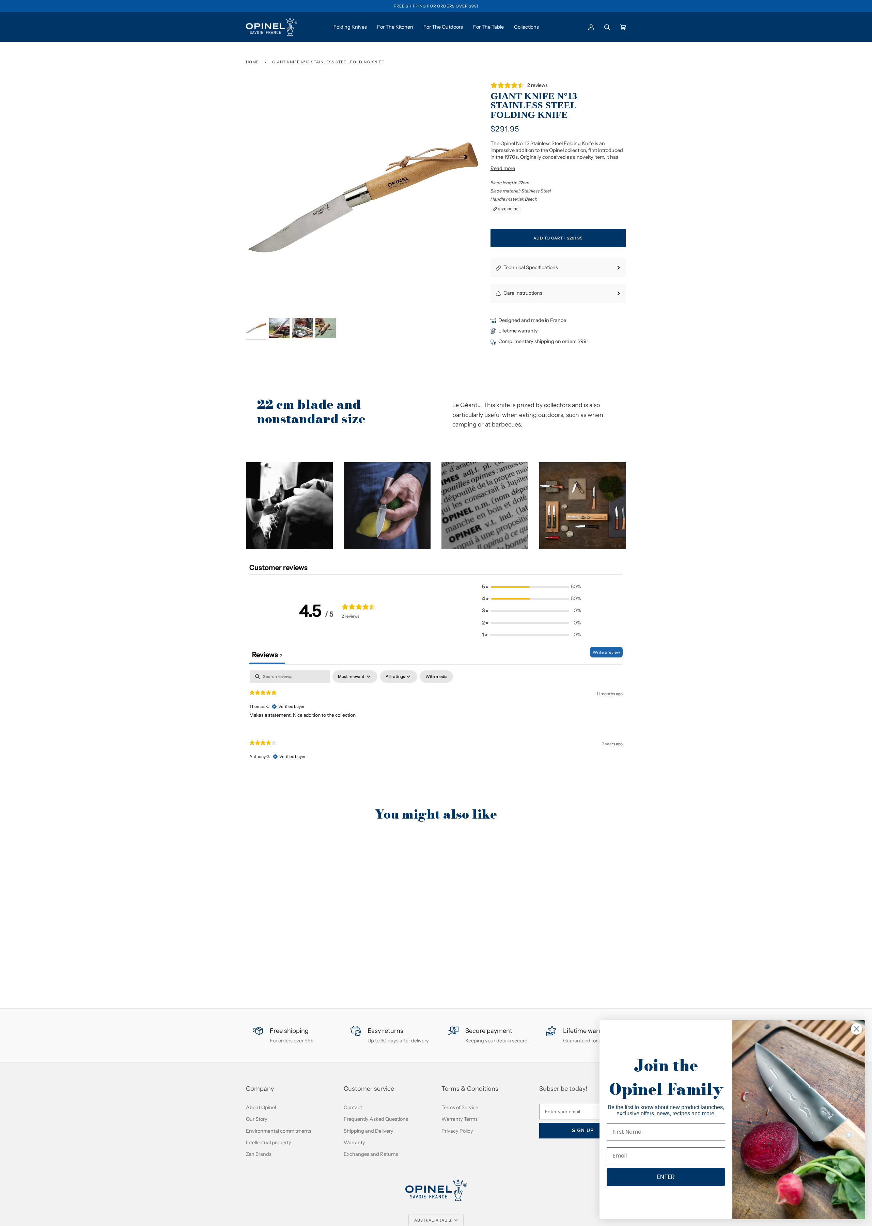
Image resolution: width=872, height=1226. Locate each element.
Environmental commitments (278, 1131)
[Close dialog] (856, 1029)
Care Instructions (522, 293)
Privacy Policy (457, 1131)
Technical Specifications (530, 267)
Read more (502, 168)
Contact (353, 1107)
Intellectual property (268, 1142)
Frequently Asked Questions (376, 1119)
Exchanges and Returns (371, 1154)
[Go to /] (271, 27)
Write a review (606, 652)
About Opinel (261, 1107)
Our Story (256, 1119)
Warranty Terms (459, 1119)
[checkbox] (436, 676)
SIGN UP (583, 1130)
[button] (289, 505)
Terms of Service (459, 1107)
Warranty (354, 1142)
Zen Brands (258, 1154)
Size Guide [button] (508, 209)
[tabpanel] (436, 720)
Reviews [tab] (267, 655)
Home (252, 62)
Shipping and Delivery (368, 1131)
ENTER (666, 1177)
